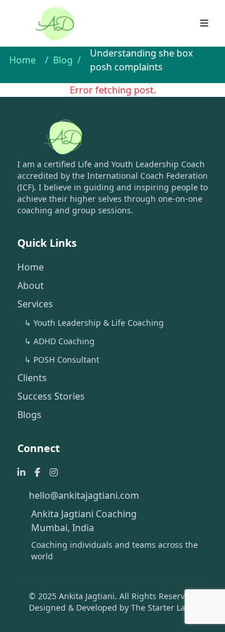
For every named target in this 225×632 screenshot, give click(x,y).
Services (35, 304)
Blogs (29, 414)
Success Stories (51, 396)
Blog (63, 60)
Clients (32, 377)
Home (22, 60)
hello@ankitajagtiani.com (84, 495)
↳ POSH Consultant (61, 359)
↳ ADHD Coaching (59, 341)
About (30, 285)
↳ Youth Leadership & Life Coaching (94, 322)
